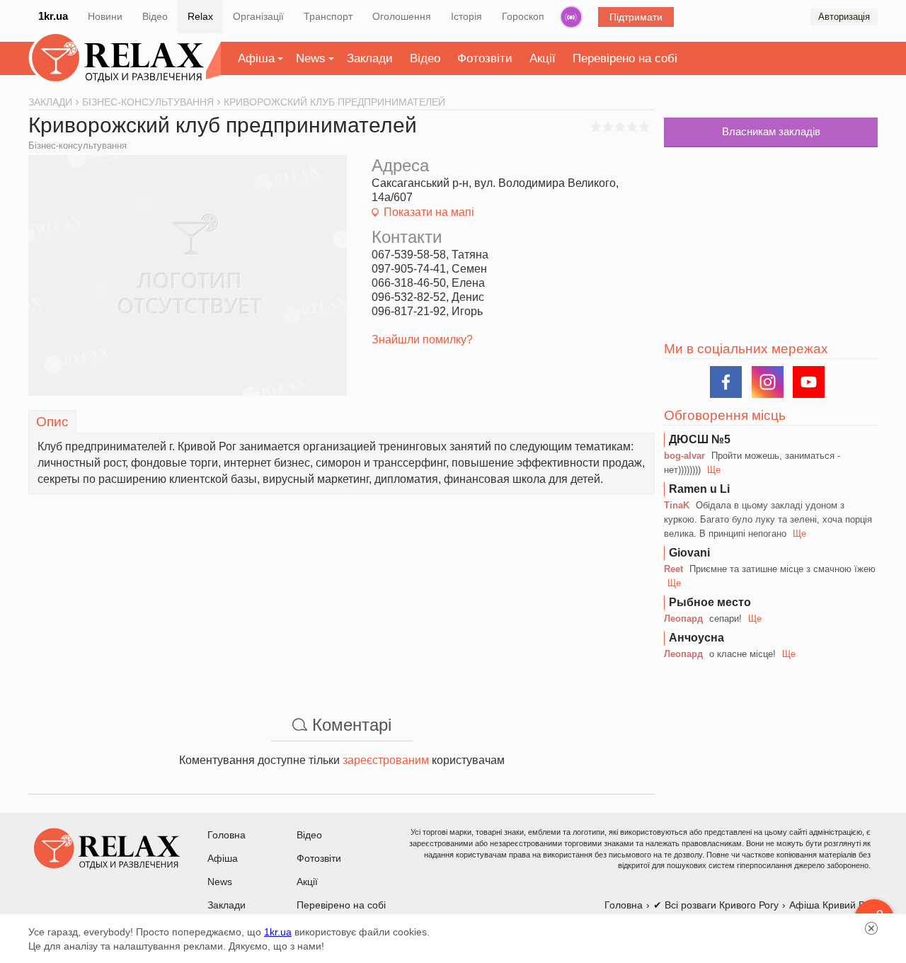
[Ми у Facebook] (726, 382)
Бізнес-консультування (77, 145)
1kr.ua (53, 16)
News (311, 58)
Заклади (370, 58)
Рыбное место (710, 602)
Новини (105, 16)
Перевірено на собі (625, 58)
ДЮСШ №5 (699, 439)
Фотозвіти (484, 58)
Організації (258, 16)
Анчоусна (696, 638)
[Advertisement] (341, 593)
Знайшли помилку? (422, 340)
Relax (200, 16)
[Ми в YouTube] (809, 382)
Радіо (571, 17)
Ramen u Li (699, 489)
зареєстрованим (386, 760)
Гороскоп (523, 16)
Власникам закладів (771, 131)
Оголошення (401, 16)
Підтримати (636, 17)
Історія (466, 16)
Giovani (689, 553)
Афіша (256, 58)
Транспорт (328, 16)
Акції (542, 58)
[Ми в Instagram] (768, 382)
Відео (155, 16)
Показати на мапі (429, 212)
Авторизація (844, 16)
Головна (226, 835)
